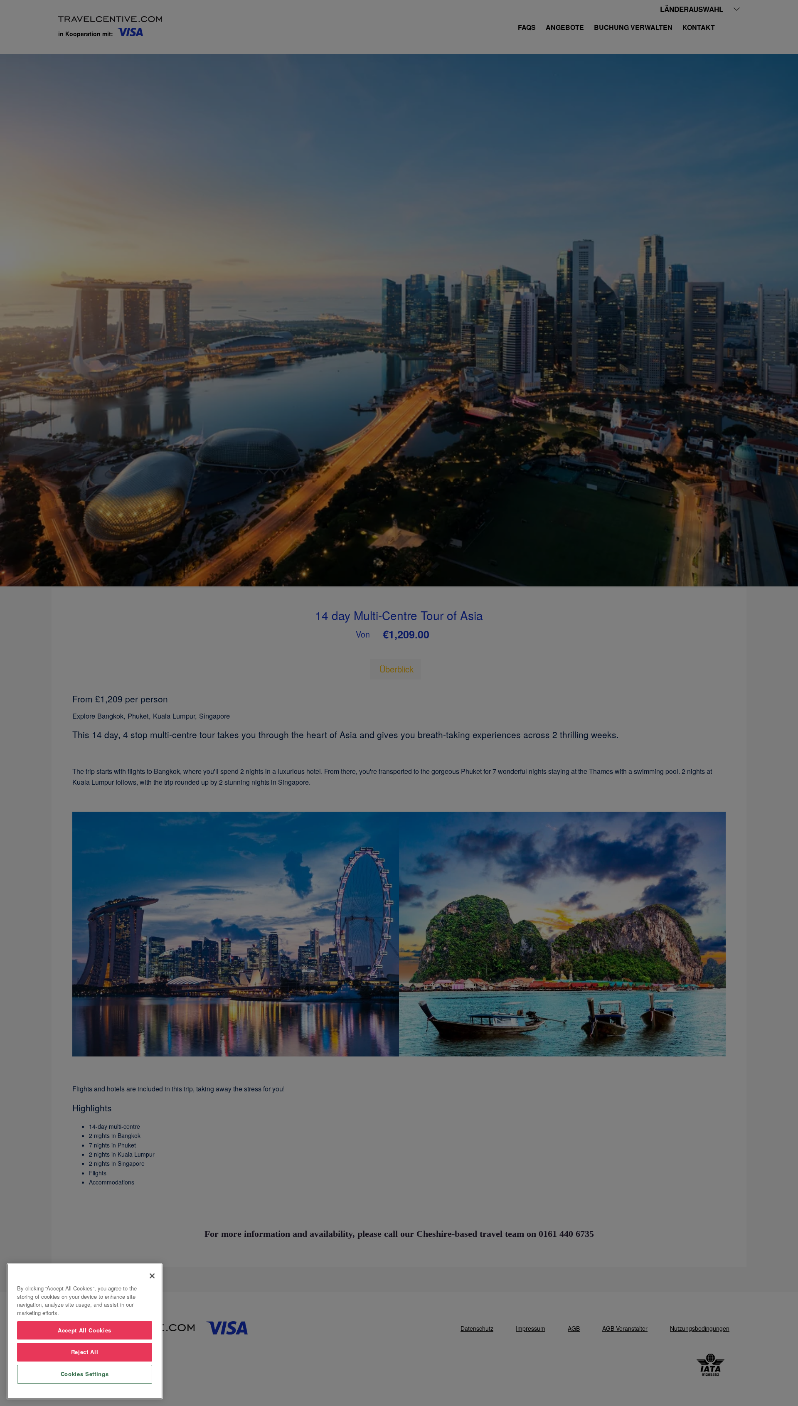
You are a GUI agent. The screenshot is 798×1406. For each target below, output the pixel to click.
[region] (85, 1331)
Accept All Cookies (84, 1330)
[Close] (152, 1276)
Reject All (85, 1352)
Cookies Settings (85, 1374)
